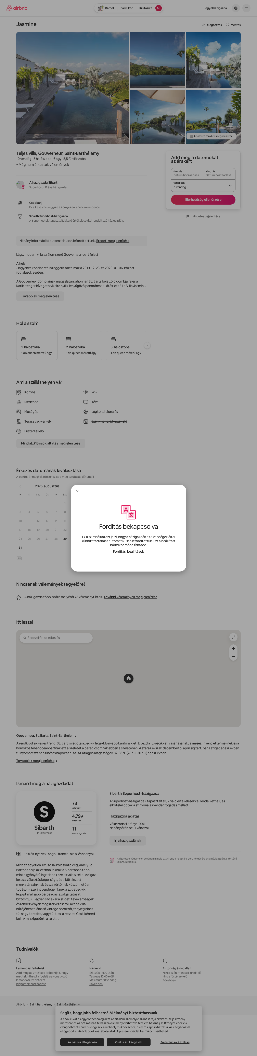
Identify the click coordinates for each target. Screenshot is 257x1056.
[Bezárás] (77, 491)
